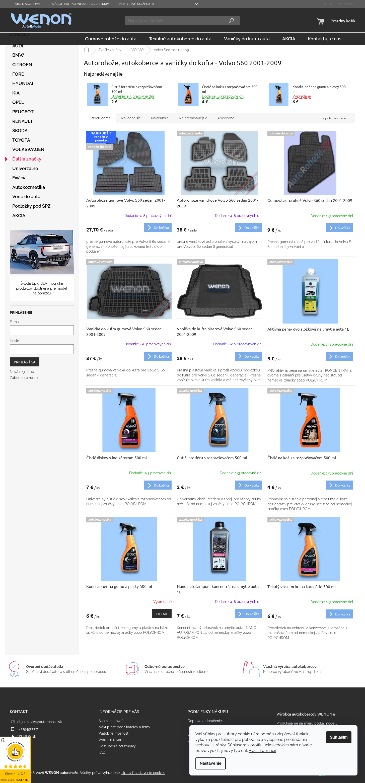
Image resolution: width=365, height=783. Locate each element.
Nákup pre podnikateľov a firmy (80, 4)
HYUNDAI (22, 83)
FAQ (102, 752)
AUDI (17, 45)
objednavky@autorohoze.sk (39, 722)
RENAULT (22, 121)
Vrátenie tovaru (111, 740)
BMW (18, 55)
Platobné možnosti (136, 4)
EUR (324, 4)
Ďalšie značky (26, 159)
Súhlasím (339, 737)
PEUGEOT (23, 111)
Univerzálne (25, 168)
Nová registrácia (23, 372)
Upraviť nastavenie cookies (143, 773)
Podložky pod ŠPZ (31, 206)
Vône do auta (26, 196)
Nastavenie (211, 763)
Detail (162, 613)
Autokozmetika (28, 187)
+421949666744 (29, 729)
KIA (16, 93)
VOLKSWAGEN (28, 149)
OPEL (18, 102)
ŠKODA (20, 130)
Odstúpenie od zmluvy (117, 746)
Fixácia (19, 177)
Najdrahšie (160, 118)
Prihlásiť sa (24, 362)
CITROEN (22, 64)
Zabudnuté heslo (24, 378)
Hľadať (231, 20)
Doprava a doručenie (205, 721)
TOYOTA (21, 140)
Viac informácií (262, 750)
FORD (18, 74)
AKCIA (18, 215)
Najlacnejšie (131, 118)
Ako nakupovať (28, 4)
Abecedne (225, 118)
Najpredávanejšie (193, 118)
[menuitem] (111, 39)
